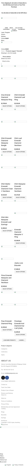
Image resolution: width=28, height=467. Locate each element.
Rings (2, 412)
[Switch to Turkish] (14, 30)
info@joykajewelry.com (11, 373)
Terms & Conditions (6, 401)
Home (3, 51)
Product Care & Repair (7, 390)
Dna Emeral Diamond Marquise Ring (6, 97)
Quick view (7, 92)
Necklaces (4, 420)
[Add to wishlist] (11, 92)
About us (3, 398)
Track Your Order (5, 387)
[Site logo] (9, 22)
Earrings (3, 417)
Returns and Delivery (7, 393)
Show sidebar (7, 56)
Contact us (4, 384)
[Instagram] (3, 378)
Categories (4, 349)
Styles (3, 354)
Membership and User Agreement (10, 407)
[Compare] (3, 92)
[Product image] (7, 83)
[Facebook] (7, 378)
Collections (4, 351)
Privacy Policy (5, 404)
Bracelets (3, 414)
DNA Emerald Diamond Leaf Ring (19, 97)
